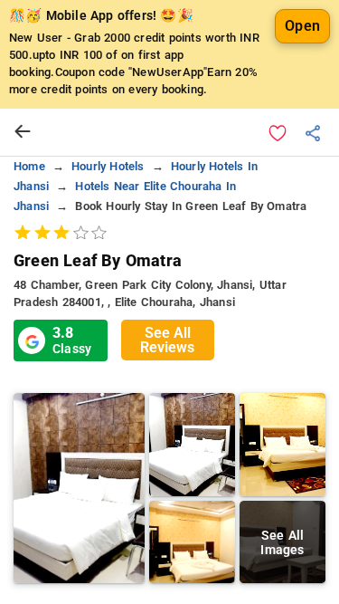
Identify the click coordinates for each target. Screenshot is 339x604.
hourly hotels (108, 166)
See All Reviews (167, 340)
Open (302, 25)
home (29, 166)
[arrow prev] (22, 132)
